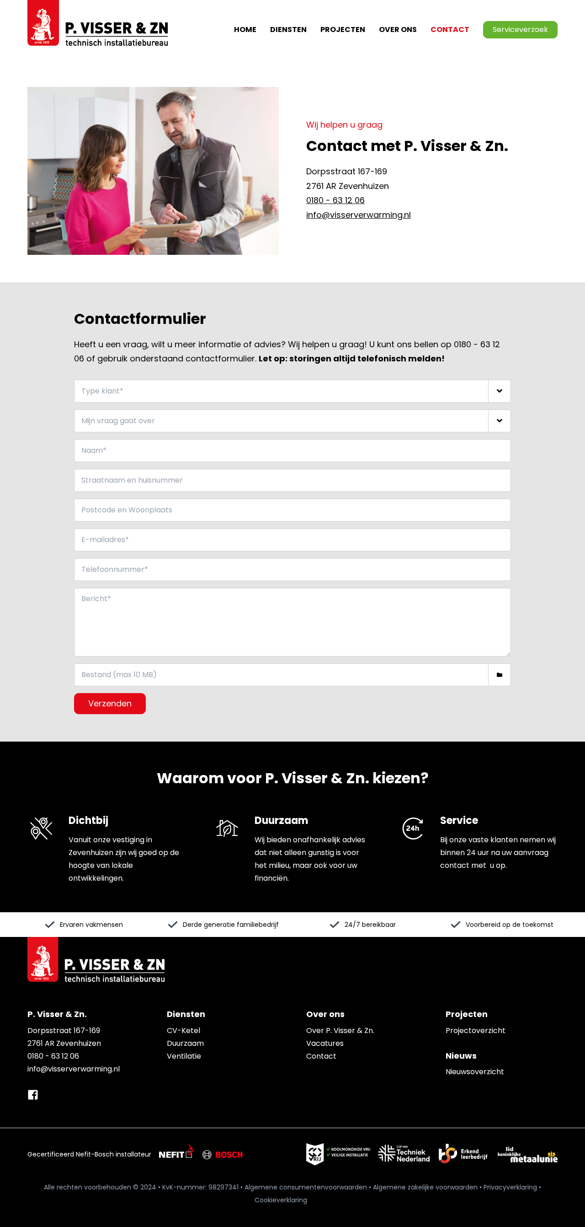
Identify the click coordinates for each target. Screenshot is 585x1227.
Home (245, 29)
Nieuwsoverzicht (475, 1071)
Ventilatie (184, 1056)
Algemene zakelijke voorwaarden (425, 1187)
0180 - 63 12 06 (335, 200)
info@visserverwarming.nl (358, 215)
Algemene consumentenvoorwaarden (306, 1187)
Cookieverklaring (281, 1200)
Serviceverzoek (520, 29)
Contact (450, 29)
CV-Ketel (183, 1030)
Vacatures (325, 1043)
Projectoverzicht (475, 1030)
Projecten (342, 29)
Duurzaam (185, 1043)
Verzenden (110, 703)
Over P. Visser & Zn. (340, 1030)
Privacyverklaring (510, 1187)
